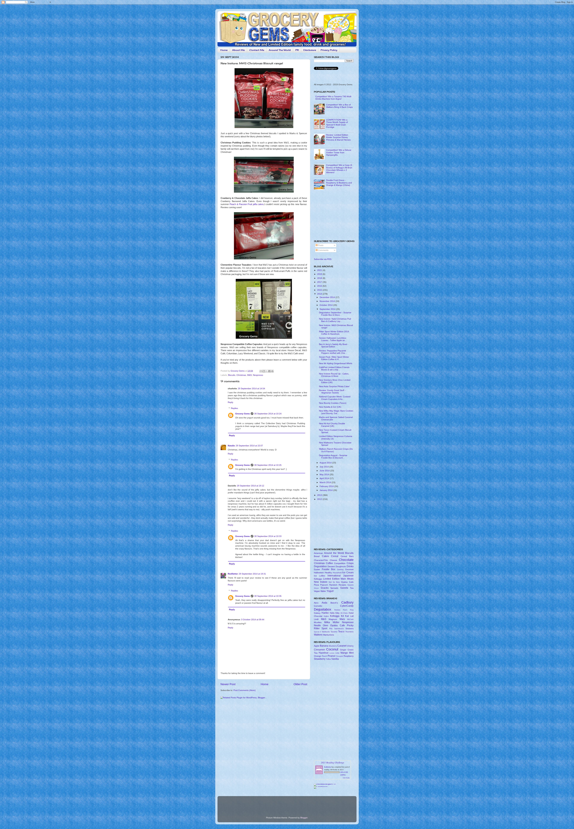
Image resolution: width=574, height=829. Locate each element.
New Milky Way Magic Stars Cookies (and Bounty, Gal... (336, 412)
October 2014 (326, 305)
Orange (317, 656)
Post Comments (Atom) (244, 690)
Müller (336, 622)
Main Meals (347, 578)
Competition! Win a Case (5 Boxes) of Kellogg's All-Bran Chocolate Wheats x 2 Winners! (339, 169)
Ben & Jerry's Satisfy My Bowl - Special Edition (333, 345)
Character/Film (321, 560)
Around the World (334, 553)
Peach (324, 656)
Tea (352, 588)
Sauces (350, 585)
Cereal (334, 556)
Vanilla (335, 658)
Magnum (333, 619)
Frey (352, 610)
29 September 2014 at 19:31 (252, 574)
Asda (324, 602)
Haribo (325, 612)
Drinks (350, 566)
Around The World (280, 50)
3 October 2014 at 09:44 (252, 619)
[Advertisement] (332, 216)
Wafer (323, 591)
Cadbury (347, 602)
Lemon (331, 653)
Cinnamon (319, 649)
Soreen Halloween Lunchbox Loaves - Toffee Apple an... (333, 339)
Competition (339, 563)
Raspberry (349, 656)
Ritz (330, 629)
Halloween (319, 573)
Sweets (344, 587)
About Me (238, 50)
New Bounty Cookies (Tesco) (332, 403)
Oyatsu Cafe (347, 582)
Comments (322, 250)
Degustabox (320, 566)
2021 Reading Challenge (332, 762)
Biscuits (231, 375)
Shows (316, 588)
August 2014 (326, 463)
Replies (234, 408)
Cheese (333, 560)
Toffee (328, 659)
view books (346, 778)
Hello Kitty (335, 613)
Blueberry (333, 646)
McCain (350, 619)
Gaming (340, 570)
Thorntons (349, 632)
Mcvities (318, 622)
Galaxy (317, 613)
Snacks (325, 587)
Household (337, 573)
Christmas (241, 375)
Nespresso (258, 375)
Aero (316, 603)
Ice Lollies (319, 576)
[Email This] (260, 371)
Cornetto (318, 606)
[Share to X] (266, 371)
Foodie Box (328, 569)
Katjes (326, 616)
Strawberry (319, 658)
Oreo (325, 625)
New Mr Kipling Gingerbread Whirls (335, 363)
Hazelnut (323, 652)
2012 (320, 499)
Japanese (348, 575)
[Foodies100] (321, 786)
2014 (320, 294)
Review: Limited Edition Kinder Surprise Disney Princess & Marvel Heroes (338, 137)
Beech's (334, 603)
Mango (344, 652)
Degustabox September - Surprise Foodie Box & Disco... (335, 313)
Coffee (329, 563)
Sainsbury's (339, 629)
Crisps (350, 563)
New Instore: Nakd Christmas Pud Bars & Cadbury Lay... (335, 320)
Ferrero (337, 610)
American (318, 553)
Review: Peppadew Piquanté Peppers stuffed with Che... (333, 352)
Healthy (328, 573)
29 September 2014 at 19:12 (250, 486)
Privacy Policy (329, 50)
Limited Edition (331, 578)
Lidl (352, 616)
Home (224, 50)
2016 (320, 286)
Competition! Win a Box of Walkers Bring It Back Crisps (339, 106)
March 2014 (326, 482)
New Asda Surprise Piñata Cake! (334, 386)
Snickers (349, 628)
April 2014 (325, 478)
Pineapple (339, 656)
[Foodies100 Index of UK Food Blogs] (326, 784)
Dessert (331, 566)
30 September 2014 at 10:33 (267, 536)
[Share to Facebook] (269, 371)
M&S (249, 375)
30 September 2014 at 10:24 (267, 414)
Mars (342, 619)
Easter (317, 569)
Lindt (316, 619)
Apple (316, 646)
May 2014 (325, 474)
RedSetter (233, 574)
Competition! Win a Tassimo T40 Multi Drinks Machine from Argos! (333, 97)
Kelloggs (318, 579)
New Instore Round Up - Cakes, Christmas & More (334, 375)
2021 (320, 270)
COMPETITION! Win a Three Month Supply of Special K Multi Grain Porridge (337, 123)
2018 (320, 278)
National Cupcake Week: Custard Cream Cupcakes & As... (334, 398)
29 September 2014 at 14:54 (251, 388)
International (334, 575)
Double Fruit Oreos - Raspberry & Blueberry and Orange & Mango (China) (339, 182)
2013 (320, 495)
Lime (337, 653)
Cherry (350, 646)
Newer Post (227, 684)
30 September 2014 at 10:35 (267, 596)
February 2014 (327, 486)
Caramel (341, 645)
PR (297, 50)
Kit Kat (345, 616)
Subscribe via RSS (322, 259)
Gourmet (349, 569)
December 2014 (327, 297)
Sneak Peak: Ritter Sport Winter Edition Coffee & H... (334, 358)
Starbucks (326, 632)
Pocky (350, 625)
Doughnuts (341, 566)
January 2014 (326, 490)
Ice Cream (348, 572)
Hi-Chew (344, 613)
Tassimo (334, 632)
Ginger (343, 650)
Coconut (332, 649)
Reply (230, 402)
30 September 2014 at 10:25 (267, 465)
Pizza (316, 585)
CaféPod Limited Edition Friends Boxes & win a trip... (334, 368)
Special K (317, 632)
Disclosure (309, 50)
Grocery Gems (242, 414)
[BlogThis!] (263, 371)
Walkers (318, 634)
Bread (317, 556)
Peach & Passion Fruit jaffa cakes (247, 204)
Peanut (331, 655)
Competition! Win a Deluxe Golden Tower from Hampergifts (338, 152)
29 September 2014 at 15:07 (249, 446)
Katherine (327, 767)
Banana (324, 645)
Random (333, 585)
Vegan (317, 591)
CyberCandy (347, 605)
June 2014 (325, 471)
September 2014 (328, 309)
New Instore (320, 581)
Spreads (334, 588)
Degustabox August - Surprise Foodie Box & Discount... (333, 456)
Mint (351, 652)
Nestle (317, 625)
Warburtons (328, 635)
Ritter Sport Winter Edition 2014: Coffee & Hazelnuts (334, 332)
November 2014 (327, 301)
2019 (320, 274)
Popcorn (324, 585)
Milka (327, 622)
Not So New (334, 582)
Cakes (325, 556)
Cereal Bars (347, 556)
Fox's (345, 610)
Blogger (303, 818)
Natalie (231, 446)
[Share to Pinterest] (272, 371)
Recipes (342, 585)
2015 (320, 290)
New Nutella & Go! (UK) (330, 407)
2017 (320, 282)
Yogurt (330, 591)
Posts (320, 245)
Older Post (300, 684)
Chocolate (346, 560)
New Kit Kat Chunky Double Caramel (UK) (332, 424)
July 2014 (324, 467)
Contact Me (256, 50)
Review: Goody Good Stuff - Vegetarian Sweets (332, 391)
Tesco (341, 631)
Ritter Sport (320, 628)
